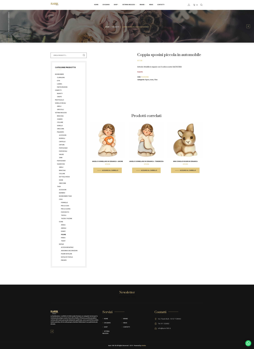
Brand (125, 318)
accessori (62, 135)
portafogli (63, 151)
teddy (63, 241)
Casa (61, 199)
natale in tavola (67, 257)
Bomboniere (59, 74)
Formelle (64, 202)
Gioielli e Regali (60, 103)
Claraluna (61, 77)
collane (60, 122)
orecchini (60, 128)
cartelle (62, 141)
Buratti (60, 93)
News (125, 323)
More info (109, 145)
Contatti (126, 327)
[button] (248, 343)
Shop (106, 327)
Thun (155, 79)
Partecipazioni (62, 87)
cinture (61, 145)
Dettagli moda (64, 177)
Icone (151, 79)
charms (60, 119)
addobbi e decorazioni (69, 250)
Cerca (83, 55)
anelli (59, 106)
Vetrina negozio (61, 112)
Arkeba (143, 345)
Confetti (58, 90)
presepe (64, 260)
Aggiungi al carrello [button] (110, 170)
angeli (63, 225)
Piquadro (60, 132)
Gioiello (60, 125)
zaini (60, 157)
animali (63, 228)
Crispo (59, 96)
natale (61, 244)
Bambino (62, 193)
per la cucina (65, 209)
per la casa (65, 205)
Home (106, 318)
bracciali (60, 116)
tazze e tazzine (66, 218)
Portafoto (65, 212)
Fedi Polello (59, 100)
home (61, 180)
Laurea (59, 84)
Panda (63, 238)
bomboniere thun (65, 196)
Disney (63, 231)
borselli (62, 138)
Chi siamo (107, 323)
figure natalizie (66, 254)
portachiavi (63, 148)
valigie (61, 154)
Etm (58, 80)
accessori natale (67, 247)
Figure (147, 79)
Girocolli (60, 109)
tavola (63, 215)
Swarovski (61, 164)
